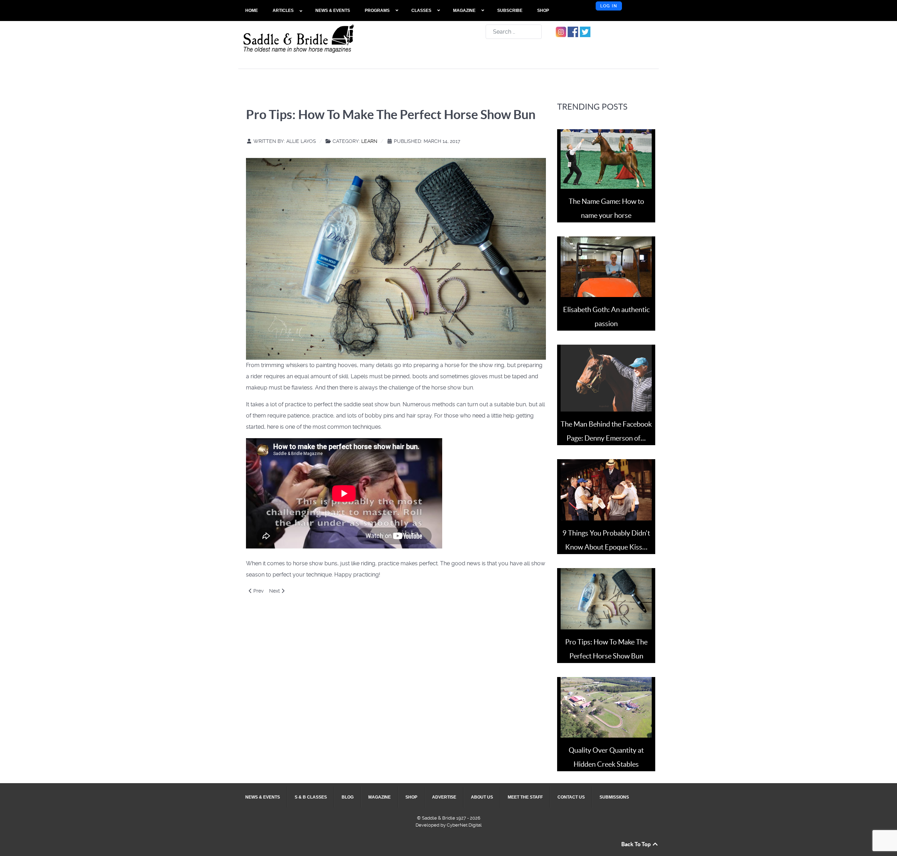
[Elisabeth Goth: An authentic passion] (606, 266)
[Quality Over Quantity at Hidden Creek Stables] (606, 707)
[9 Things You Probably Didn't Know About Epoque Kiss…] (606, 489)
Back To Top (636, 844)
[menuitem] (251, 10)
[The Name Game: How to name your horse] (606, 158)
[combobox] (514, 32)
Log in (608, 6)
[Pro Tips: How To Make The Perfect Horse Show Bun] (606, 598)
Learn (369, 141)
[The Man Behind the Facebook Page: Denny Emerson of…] (606, 377)
